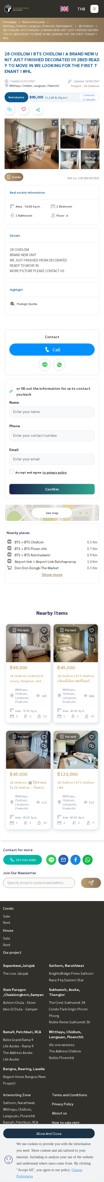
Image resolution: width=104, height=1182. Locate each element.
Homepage (9, 22)
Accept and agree (28, 472)
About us (59, 1113)
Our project (12, 952)
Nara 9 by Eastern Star (66, 979)
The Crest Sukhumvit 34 (67, 1002)
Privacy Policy (62, 1104)
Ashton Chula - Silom (19, 1002)
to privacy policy (54, 472)
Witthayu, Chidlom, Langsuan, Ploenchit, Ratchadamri (37, 26)
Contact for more (18, 849)
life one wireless (61, 1044)
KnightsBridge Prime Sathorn (71, 973)
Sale (6, 916)
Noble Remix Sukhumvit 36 (69, 1022)
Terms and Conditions (69, 1094)
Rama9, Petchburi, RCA (22, 1031)
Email (13, 449)
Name (14, 402)
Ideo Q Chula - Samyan (20, 1009)
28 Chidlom (85, 26)
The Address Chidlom (65, 1051)
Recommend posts (33, 22)
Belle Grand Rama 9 (18, 1039)
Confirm (52, 489)
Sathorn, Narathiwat (66, 965)
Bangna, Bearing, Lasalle (24, 1068)
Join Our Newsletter (19, 872)
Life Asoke (11, 1059)
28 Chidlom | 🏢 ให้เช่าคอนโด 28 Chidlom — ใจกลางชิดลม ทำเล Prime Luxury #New (28, 785)
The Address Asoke (18, 1052)
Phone (14, 425)
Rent (6, 922)
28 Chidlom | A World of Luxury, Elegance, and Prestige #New (26, 678)
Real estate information (27, 192)
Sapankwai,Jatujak (19, 965)
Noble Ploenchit (61, 1057)
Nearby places (18, 532)
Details (15, 235)
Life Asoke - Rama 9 (18, 1046)
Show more (52, 574)
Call (56, 349)
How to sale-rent (66, 1122)
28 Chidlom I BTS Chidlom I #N (75, 784)
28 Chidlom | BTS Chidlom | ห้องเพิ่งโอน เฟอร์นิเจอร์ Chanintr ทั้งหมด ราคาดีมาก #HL (75, 678)
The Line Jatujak (15, 973)
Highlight (16, 290)
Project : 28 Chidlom (85, 86)
